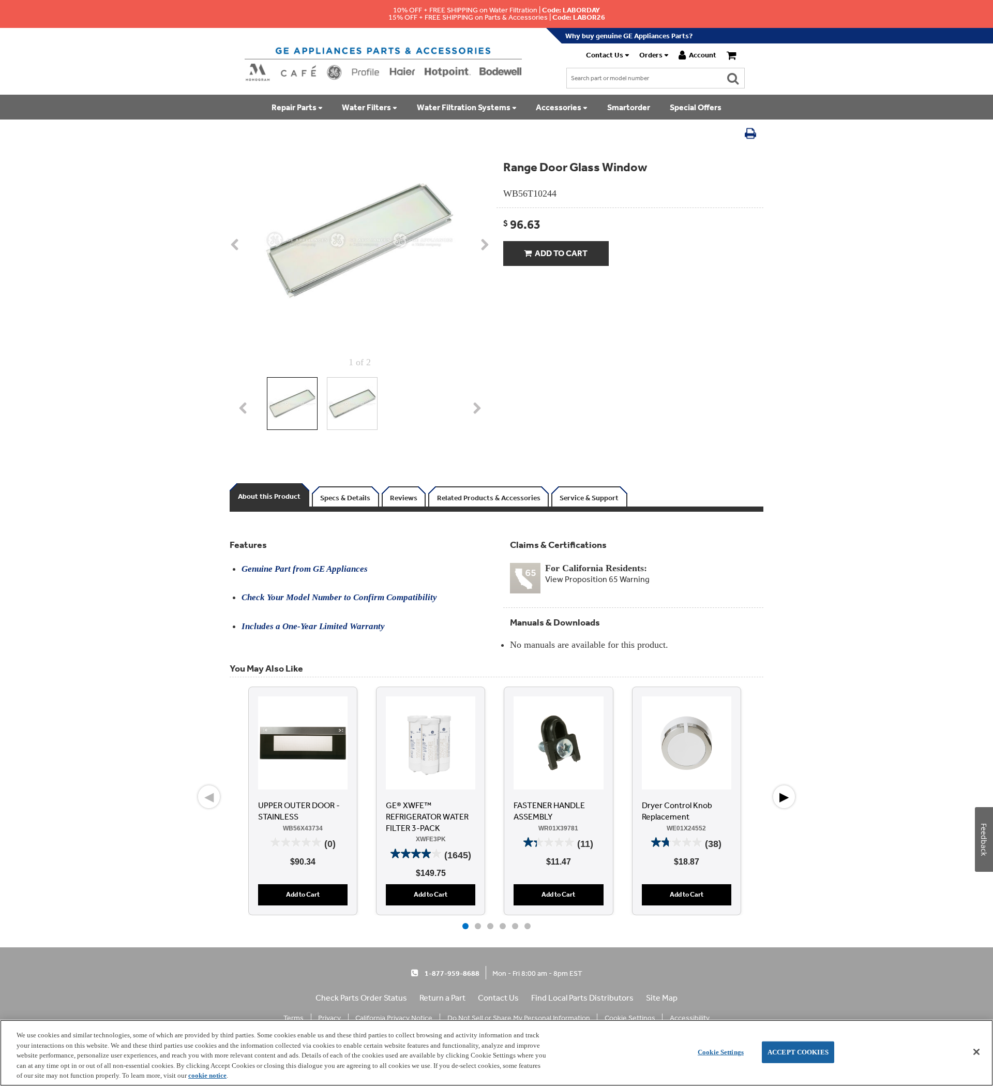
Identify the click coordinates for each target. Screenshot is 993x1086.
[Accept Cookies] (976, 1051)
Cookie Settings (721, 1052)
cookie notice (207, 1075)
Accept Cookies (798, 1052)
